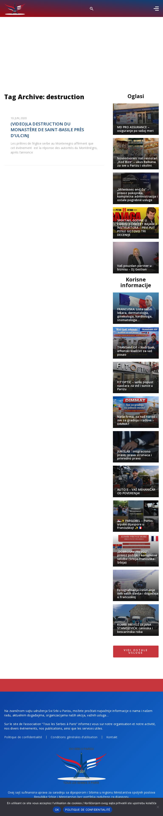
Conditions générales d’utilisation (74, 737)
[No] (158, 807)
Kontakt (112, 737)
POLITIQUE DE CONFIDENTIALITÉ (87, 809)
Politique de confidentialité (23, 737)
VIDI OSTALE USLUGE (136, 651)
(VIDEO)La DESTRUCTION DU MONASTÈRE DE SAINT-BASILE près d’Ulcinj (47, 129)
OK (57, 809)
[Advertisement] (81, 48)
